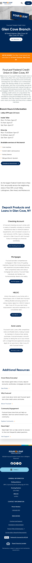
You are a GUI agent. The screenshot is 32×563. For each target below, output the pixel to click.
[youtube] (20, 463)
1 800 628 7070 (16, 510)
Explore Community (7, 421)
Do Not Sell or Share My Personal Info (16, 532)
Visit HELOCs (15, 315)
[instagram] (17, 463)
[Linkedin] (14, 463)
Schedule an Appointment (10, 163)
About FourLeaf (6, 403)
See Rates (4, 388)
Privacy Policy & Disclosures (15, 528)
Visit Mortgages (15, 281)
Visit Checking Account (15, 246)
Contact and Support (16, 521)
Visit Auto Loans (15, 350)
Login (28, 3)
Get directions (15, 39)
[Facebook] (12, 463)
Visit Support (5, 436)
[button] (21, 3)
